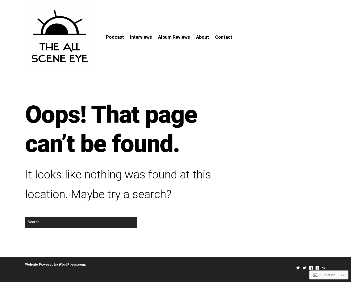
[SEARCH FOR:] (81, 224)
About (202, 37)
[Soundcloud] (324, 267)
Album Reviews (174, 37)
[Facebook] (311, 267)
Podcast (115, 37)
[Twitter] (298, 267)
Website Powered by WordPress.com (55, 264)
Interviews (141, 37)
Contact (223, 37)
